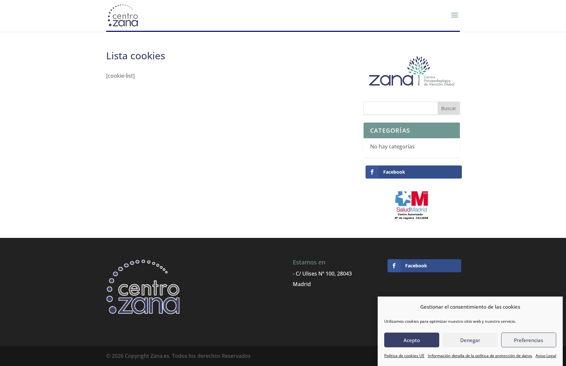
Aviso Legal (546, 355)
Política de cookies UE (404, 355)
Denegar (470, 340)
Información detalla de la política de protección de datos (480, 355)
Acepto (412, 340)
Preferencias (528, 340)
